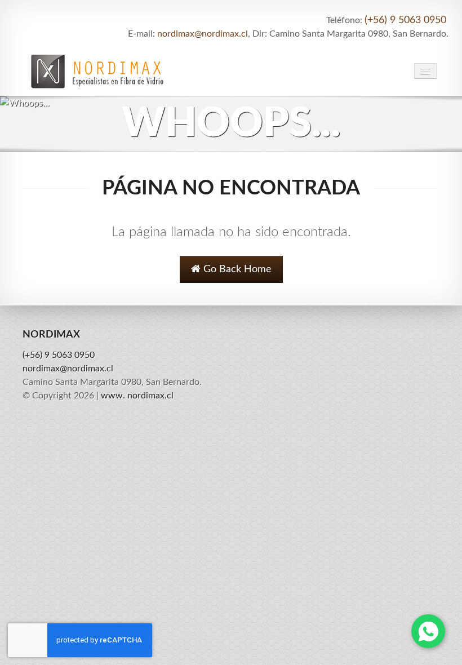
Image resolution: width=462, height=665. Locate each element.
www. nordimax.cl (137, 395)
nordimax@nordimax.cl (202, 33)
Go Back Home (236, 269)
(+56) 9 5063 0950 (405, 20)
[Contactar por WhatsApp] (428, 631)
